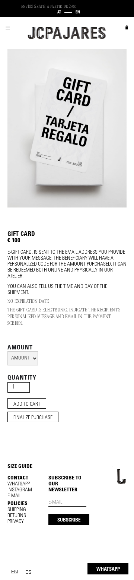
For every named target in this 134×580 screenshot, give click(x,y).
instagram (19, 490)
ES (28, 572)
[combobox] (14, 571)
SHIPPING (16, 510)
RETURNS (16, 516)
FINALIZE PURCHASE (32, 418)
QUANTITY (21, 378)
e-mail (14, 496)
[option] (28, 572)
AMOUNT (20, 348)
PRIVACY (15, 521)
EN (14, 571)
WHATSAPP (108, 569)
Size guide (19, 466)
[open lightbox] (67, 128)
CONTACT (17, 478)
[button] (8, 28)
